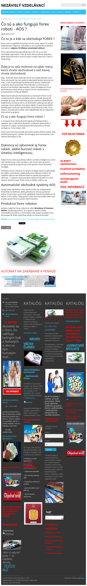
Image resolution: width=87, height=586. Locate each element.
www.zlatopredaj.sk (73, 321)
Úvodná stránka (6, 19)
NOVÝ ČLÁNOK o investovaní (32, 370)
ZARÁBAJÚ (27, 393)
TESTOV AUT (8, 568)
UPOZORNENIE (50, 330)
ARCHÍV (34, 339)
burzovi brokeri (33, 219)
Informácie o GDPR (30, 333)
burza (10, 219)
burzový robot (20, 219)
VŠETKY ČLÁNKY (29, 345)
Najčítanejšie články (31, 377)
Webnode (81, 578)
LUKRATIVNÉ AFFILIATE (75, 346)
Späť (7, 227)
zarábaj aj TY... (30, 398)
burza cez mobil (47, 219)
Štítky (4, 219)
